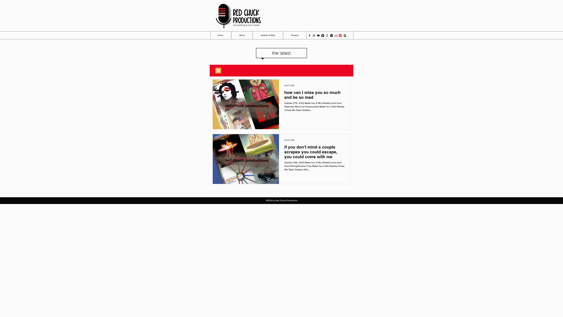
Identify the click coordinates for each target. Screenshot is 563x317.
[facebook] (309, 35)
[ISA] (335, 35)
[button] (346, 66)
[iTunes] (327, 35)
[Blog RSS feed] (218, 71)
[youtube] (318, 35)
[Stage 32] (340, 35)
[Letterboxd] (331, 35)
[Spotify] (322, 35)
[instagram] (313, 35)
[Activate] (344, 35)
